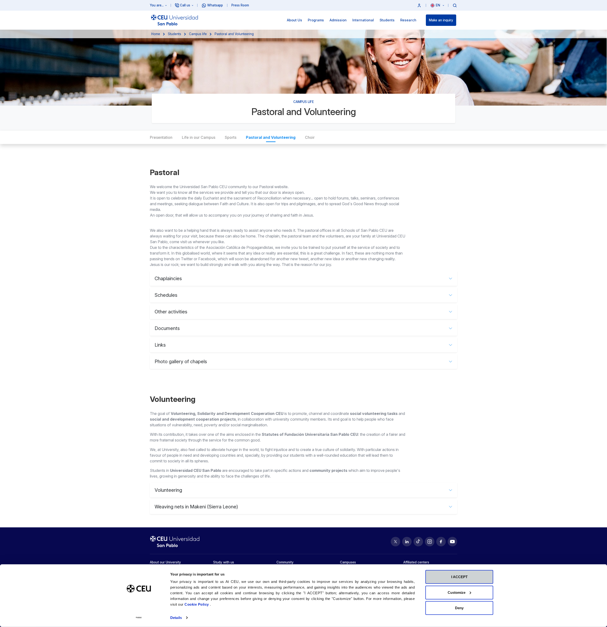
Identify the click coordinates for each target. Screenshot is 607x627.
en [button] (438, 5)
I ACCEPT (459, 577)
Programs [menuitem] (316, 20)
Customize (456, 592)
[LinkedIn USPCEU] (407, 541)
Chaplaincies (168, 278)
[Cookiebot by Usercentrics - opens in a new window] (139, 617)
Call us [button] (185, 5)
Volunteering (168, 490)
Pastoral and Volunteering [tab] (270, 137)
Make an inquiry (441, 20)
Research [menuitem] (408, 20)
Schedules (166, 295)
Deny (459, 608)
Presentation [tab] (161, 137)
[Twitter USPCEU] (395, 541)
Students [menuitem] (387, 20)
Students (174, 34)
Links (160, 345)
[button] (419, 5)
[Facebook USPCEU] (441, 541)
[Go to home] (174, 20)
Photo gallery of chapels (181, 361)
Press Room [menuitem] (240, 5)
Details (176, 618)
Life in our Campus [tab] (198, 137)
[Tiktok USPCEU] (418, 541)
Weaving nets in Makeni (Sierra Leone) (196, 507)
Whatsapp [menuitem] (215, 5)
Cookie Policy (197, 604)
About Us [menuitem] (294, 20)
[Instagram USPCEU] (429, 541)
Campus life (198, 34)
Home (155, 34)
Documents (167, 328)
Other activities (171, 312)
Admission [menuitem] (338, 20)
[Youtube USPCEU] (452, 541)
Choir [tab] (310, 137)
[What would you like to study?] (454, 5)
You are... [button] (157, 5)
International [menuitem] (363, 20)
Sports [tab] (230, 137)
